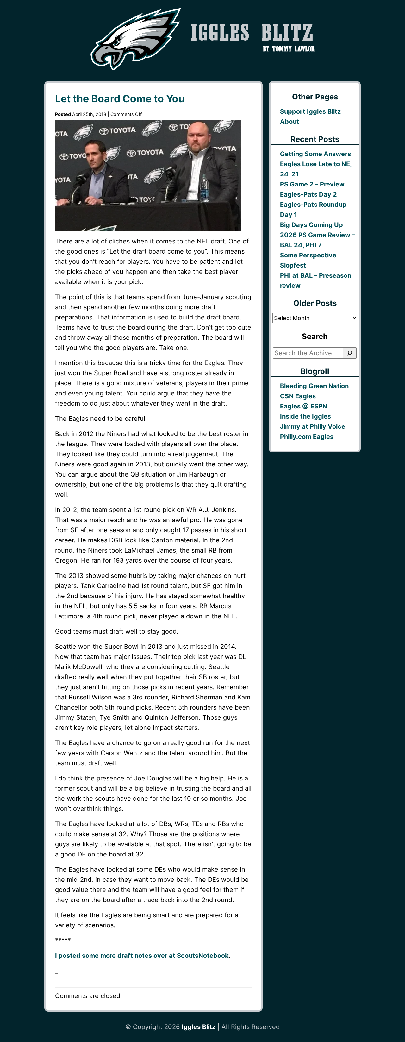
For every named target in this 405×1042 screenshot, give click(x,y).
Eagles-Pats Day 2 (308, 194)
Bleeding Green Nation (314, 386)
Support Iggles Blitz (310, 111)
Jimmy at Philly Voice (312, 426)
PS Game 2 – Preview (312, 184)
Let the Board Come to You (120, 98)
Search (315, 336)
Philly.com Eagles (306, 436)
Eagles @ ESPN (303, 406)
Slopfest (293, 265)
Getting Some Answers (315, 154)
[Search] (349, 353)
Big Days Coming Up (311, 225)
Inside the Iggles (305, 416)
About (289, 121)
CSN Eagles (298, 396)
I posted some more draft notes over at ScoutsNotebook (142, 955)
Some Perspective (308, 255)
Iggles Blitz (198, 1027)
